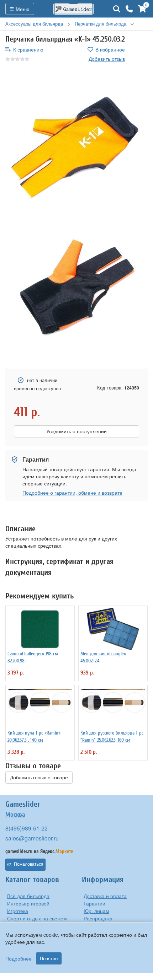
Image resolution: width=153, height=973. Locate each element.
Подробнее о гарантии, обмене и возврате (72, 492)
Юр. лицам (96, 910)
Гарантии (94, 903)
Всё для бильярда (28, 895)
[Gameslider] (73, 9)
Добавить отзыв (107, 58)
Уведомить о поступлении (76, 431)
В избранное (110, 49)
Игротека (17, 910)
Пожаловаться (28, 864)
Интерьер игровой (28, 903)
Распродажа (98, 918)
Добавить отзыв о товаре (39, 777)
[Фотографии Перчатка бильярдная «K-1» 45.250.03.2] (76, 145)
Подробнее (18, 958)
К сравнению (28, 49)
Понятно (49, 958)
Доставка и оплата (105, 895)
